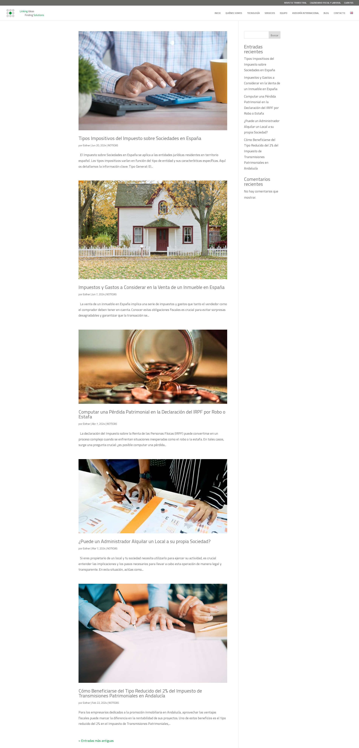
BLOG (326, 13)
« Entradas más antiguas (96, 740)
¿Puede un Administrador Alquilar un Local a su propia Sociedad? (145, 541)
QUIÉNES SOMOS (233, 13)
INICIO (218, 13)
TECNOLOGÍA (253, 13)
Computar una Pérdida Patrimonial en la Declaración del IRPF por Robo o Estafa (152, 414)
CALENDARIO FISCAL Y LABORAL (325, 3)
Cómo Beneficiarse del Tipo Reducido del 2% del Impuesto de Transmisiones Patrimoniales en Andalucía (140, 693)
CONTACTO (339, 13)
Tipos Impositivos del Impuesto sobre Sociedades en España (140, 138)
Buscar (274, 35)
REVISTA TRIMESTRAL (295, 3)
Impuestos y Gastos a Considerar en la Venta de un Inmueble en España (152, 287)
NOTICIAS (113, 145)
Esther (86, 145)
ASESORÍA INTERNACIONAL (305, 13)
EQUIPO (283, 13)
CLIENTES (348, 3)
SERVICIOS (270, 13)
